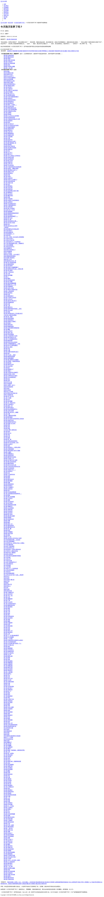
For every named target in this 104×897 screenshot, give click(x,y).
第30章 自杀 (7, 294)
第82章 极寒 (7, 704)
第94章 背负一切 (8, 723)
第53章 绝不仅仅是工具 (10, 465)
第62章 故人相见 (8, 347)
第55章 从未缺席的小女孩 (10, 335)
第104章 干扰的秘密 (9, 546)
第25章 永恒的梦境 (9, 616)
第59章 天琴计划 (8, 163)
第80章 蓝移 (7, 197)
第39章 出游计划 (8, 131)
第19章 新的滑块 (8, 606)
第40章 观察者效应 (9, 133)
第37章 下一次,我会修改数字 (11, 635)
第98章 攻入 (7, 224)
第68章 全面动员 (8, 178)
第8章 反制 (6, 740)
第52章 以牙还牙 (8, 331)
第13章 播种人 (7, 748)
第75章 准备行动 (8, 847)
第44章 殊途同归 (8, 139)
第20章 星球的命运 (9, 101)
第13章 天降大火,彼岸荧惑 (11, 90)
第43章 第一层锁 (8, 316)
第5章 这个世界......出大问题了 (12, 254)
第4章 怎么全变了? (9, 76)
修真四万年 (26, 51)
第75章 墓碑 (7, 500)
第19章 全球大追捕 (9, 410)
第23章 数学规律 (8, 417)
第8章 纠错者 (7, 390)
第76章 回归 (7, 694)
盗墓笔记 (9, 51)
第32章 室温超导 (8, 120)
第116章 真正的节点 (9, 246)
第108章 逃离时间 (8, 232)
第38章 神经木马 (8, 307)
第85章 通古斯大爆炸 (9, 516)
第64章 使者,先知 (8, 830)
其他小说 (6, 15)
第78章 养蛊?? (7, 371)
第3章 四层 (6, 732)
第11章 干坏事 (7, 398)
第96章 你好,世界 (8, 533)
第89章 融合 (7, 522)
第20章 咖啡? (7, 278)
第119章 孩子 (7, 571)
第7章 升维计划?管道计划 (10, 393)
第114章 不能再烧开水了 (10, 562)
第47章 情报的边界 (9, 651)
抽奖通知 (6, 582)
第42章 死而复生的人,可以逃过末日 (13, 313)
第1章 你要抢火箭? (9, 72)
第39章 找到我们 (8, 790)
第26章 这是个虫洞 (9, 288)
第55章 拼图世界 (8, 662)
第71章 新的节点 (8, 841)
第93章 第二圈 (7, 528)
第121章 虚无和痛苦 (9, 570)
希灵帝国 (31, 51)
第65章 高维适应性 (9, 484)
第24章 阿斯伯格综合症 (10, 108)
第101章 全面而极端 (9, 541)
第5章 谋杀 (6, 388)
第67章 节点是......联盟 (10, 355)
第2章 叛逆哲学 (8, 731)
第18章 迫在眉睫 (8, 275)
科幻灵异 (6, 13)
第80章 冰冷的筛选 (9, 508)
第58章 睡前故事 (8, 340)
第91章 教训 (7, 718)
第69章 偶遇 (7, 837)
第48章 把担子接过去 (9, 146)
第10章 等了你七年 (9, 396)
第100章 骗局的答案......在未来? (12, 539)
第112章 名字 (7, 559)
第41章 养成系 (7, 793)
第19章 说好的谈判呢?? (10, 100)
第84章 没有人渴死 (9, 707)
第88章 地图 (7, 520)
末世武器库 (51, 51)
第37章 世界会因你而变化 (10, 441)
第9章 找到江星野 (8, 82)
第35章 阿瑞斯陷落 (9, 302)
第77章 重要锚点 (8, 192)
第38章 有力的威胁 (9, 637)
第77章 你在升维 (8, 366)
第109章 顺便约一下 (9, 233)
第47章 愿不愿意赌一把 (10, 143)
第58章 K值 (7, 473)
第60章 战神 (7, 476)
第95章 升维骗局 (8, 531)
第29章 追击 (7, 426)
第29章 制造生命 (8, 774)
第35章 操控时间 (8, 632)
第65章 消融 (7, 831)
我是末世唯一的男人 (12, 882)
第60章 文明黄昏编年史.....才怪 (12, 343)
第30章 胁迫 (7, 428)
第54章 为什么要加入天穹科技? (12, 155)
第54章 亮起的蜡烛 (9, 334)
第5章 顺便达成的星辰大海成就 (12, 735)
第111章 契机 (7, 557)
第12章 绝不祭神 (8, 265)
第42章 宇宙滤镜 (8, 136)
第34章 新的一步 (8, 630)
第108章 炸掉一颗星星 (10, 552)
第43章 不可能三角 (9, 645)
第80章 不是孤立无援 (9, 855)
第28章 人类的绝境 (9, 291)
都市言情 (6, 9)
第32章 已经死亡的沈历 (10, 297)
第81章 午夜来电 (8, 198)
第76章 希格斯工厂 (9, 369)
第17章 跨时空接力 (9, 407)
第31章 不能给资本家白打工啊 (12, 119)
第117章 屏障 (7, 567)
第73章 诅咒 (7, 184)
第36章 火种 (7, 633)
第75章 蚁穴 (7, 367)
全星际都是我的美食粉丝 (61, 882)
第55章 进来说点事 (9, 157)
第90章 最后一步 (8, 524)
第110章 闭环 (7, 235)
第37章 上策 (7, 305)
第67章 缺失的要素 (9, 834)
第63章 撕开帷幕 (8, 480)
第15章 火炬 (7, 751)
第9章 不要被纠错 (8, 394)
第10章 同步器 (7, 743)
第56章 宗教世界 (8, 664)
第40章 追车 (7, 445)
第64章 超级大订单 (9, 171)
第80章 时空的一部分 (9, 374)
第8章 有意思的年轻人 (10, 84)
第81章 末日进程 (8, 702)
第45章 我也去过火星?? (10, 141)
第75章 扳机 (7, 692)
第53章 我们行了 (8, 154)
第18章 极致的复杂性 (9, 605)
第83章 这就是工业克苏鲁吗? (11, 200)
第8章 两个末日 (8, 259)
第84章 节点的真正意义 (10, 203)
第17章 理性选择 (8, 755)
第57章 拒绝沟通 (8, 818)
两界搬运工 (45, 51)
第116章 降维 (7, 565)
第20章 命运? (7, 759)
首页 (5, 4)
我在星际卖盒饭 (40, 882)
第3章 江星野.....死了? (9, 385)
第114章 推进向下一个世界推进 (12, 241)
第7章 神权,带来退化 (9, 257)
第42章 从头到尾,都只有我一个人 (12, 643)
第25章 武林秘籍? (8, 286)
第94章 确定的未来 (9, 57)
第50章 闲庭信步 (8, 149)
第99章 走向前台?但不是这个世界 (13, 538)
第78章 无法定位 (8, 194)
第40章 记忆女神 (8, 310)
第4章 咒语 (6, 581)
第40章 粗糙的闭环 (9, 791)
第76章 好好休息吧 (9, 849)
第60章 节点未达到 (9, 165)
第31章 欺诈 (7, 431)
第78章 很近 (7, 697)
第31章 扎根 (7, 777)
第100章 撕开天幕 (8, 728)
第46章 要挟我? (8, 144)
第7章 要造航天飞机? (9, 80)
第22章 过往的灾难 (9, 106)
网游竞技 (6, 12)
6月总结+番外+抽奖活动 (10, 429)
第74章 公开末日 (8, 498)
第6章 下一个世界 (8, 737)
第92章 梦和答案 (8, 720)
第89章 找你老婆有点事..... (11, 221)
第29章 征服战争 (8, 622)
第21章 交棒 (7, 414)
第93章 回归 (7, 721)
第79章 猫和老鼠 (8, 853)
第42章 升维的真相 (9, 449)
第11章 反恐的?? (8, 87)
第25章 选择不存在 (9, 420)
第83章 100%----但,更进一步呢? (12, 860)
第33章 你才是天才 (9, 123)
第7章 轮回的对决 (8, 739)
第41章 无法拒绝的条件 (10, 641)
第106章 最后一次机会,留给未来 (12, 549)
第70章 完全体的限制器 (10, 492)
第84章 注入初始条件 (9, 861)
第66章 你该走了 (8, 833)
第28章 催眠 (7, 621)
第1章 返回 (6, 729)
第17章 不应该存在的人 (10, 603)
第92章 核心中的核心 (9, 208)
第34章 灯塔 (7, 436)
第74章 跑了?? (7, 691)
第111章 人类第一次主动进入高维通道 (14, 237)
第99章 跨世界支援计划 (10, 726)
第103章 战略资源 (8, 544)
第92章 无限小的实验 (9, 60)
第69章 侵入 (7, 490)
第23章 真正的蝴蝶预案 (10, 283)
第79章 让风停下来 (9, 699)
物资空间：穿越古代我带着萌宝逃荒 (12, 883)
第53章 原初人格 (8, 332)
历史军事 (6, 10)
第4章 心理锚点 (8, 253)
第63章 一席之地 (8, 828)
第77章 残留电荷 (8, 696)
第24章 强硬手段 (8, 766)
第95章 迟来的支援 (12, 39)
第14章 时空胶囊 (8, 92)
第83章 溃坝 (7, 705)
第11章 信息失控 (8, 594)
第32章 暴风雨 (7, 779)
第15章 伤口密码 (8, 270)
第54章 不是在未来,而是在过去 (12, 466)
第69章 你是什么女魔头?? (10, 179)
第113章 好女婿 (8, 560)
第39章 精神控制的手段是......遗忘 (13, 308)
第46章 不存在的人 (9, 649)
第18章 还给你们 (8, 98)
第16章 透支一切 (8, 406)
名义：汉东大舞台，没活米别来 (27, 882)
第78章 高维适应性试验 (10, 504)
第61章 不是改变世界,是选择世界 (12, 166)
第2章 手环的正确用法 (10, 77)
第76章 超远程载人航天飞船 (11, 190)
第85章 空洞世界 (8, 708)
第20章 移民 (7, 608)
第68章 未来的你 (8, 488)
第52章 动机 (7, 659)
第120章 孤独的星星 (9, 573)
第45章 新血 (7, 799)
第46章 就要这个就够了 (10, 321)
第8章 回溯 (6, 589)
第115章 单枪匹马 (8, 563)
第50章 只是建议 (8, 807)
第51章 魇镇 (7, 329)
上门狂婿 (92, 882)
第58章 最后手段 (8, 667)
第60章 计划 (7, 823)
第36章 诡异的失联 (9, 128)
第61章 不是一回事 (9, 825)
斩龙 (77, 51)
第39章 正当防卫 (8, 444)
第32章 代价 (7, 627)
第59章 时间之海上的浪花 (10, 342)
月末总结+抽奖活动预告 (10, 315)
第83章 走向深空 (8, 512)
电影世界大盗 (58, 51)
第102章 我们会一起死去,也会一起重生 (14, 543)
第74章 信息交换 (8, 187)
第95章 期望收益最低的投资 (11, 213)
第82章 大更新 (7, 858)
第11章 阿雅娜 (7, 745)
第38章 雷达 (7, 788)
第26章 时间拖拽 (8, 769)
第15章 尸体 (7, 600)
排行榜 (5, 17)
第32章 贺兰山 (7, 433)
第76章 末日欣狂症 (9, 501)
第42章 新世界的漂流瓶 (10, 794)
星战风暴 (14, 51)
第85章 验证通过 (8, 863)
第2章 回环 (6, 578)
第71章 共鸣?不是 (8, 182)
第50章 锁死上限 (8, 656)
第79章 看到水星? (8, 195)
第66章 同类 (7, 174)
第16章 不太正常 (8, 602)
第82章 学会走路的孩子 (10, 377)
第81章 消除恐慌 (8, 509)
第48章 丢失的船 (8, 804)
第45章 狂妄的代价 (9, 455)
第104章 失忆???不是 (9, 210)
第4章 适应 (6, 734)
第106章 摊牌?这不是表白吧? (11, 229)
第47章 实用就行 (8, 802)
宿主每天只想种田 (50, 882)
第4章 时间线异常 (8, 386)
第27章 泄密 (7, 619)
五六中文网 (4, 1)
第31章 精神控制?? (9, 296)
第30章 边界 (7, 624)
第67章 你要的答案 (9, 681)
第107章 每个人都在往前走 (11, 551)
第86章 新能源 (7, 517)
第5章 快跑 (6, 71)
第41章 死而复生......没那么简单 (12, 447)
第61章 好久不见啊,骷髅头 (11, 345)
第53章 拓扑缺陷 (8, 661)
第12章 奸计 (7, 399)
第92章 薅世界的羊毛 (9, 527)
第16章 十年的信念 (9, 272)
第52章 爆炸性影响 (9, 463)
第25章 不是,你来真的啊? (10, 109)
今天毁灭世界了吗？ (19, 22)
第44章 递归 (7, 646)
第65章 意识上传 (8, 678)
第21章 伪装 (7, 610)
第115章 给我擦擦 (8, 245)
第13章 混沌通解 (8, 401)
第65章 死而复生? (8, 173)
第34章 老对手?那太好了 (10, 300)
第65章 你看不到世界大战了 (11, 351)
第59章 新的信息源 (9, 822)
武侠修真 (6, 7)
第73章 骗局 (7, 844)
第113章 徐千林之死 (9, 240)
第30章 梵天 (7, 775)
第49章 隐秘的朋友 (9, 326)
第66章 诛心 (7, 353)
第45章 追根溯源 (8, 648)
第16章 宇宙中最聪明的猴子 (11, 96)
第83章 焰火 (7, 378)
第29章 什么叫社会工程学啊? (11, 115)
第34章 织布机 (7, 782)
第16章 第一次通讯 (9, 753)
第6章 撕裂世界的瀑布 (10, 256)
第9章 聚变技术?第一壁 (10, 261)
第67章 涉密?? (7, 176)
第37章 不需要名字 (9, 786)
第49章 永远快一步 (9, 458)
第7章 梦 (6, 587)
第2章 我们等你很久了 (10, 249)
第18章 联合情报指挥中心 (10, 409)
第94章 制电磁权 (8, 211)
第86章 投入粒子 (8, 865)
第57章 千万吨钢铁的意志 (10, 339)
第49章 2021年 (7, 654)
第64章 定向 (7, 677)
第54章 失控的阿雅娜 (9, 814)
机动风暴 (20, 51)
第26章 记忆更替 (8, 618)
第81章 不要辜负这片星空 (10, 375)
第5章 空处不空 (8, 584)
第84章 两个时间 (8, 514)
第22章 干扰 (7, 611)
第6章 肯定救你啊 (8, 79)
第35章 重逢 (7, 437)
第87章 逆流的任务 (9, 519)
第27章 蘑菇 (7, 771)
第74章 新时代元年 (9, 364)
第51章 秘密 (7, 657)
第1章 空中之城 (8, 382)
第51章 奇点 (7, 151)
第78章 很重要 (7, 850)
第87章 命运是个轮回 (9, 222)
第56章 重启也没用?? (9, 817)
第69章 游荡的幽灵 (9, 358)
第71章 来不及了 (8, 688)
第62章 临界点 (7, 673)
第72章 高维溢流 (8, 689)
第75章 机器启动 (8, 189)
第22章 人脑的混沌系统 (10, 415)
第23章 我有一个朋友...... (10, 104)
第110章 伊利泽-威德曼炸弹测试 (12, 555)
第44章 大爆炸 (7, 452)
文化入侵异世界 (73, 882)
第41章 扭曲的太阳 (9, 135)
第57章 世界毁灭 (8, 471)
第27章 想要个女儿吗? (9, 423)
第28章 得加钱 (7, 114)
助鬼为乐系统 (38, 51)
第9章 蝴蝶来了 (8, 742)
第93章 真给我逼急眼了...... (11, 216)
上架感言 (6, 227)
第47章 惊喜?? (7, 323)
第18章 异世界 (7, 756)
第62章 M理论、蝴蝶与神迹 (11, 168)
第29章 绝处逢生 (8, 292)
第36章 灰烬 (7, 304)
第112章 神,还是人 (8, 238)
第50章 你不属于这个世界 (10, 460)
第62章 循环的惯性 (9, 826)
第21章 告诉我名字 (9, 103)
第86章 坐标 (7, 710)
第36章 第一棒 (7, 439)
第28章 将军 (7, 425)
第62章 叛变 (7, 477)
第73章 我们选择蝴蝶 (9, 496)
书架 (5, 18)
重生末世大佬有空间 (41, 883)
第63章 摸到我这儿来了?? (10, 170)
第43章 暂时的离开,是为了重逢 (12, 450)
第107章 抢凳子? (8, 230)
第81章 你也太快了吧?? (10, 857)
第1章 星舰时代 (8, 248)
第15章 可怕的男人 (9, 404)
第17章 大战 (7, 273)
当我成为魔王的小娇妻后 (28, 883)
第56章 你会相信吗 (9, 159)
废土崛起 (64, 51)
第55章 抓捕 (7, 815)
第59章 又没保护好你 (9, 474)
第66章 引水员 (7, 680)
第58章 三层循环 (8, 820)
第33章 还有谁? (8, 780)
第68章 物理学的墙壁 (9, 356)
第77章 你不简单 (8, 503)
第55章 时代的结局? (9, 468)
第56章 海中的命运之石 (10, 337)
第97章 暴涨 (7, 535)
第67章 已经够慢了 (9, 487)
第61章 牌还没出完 (9, 479)
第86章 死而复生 (8, 214)
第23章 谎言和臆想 (9, 764)
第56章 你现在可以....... (10, 469)
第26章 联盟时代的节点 (10, 422)
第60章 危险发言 (8, 670)
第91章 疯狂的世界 (9, 525)
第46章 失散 (7, 801)
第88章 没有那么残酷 (9, 66)
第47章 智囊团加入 (9, 453)
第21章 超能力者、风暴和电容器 (12, 761)
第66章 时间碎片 (8, 485)
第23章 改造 (7, 613)
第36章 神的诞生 (8, 785)
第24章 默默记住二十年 (10, 284)
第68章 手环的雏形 (9, 836)
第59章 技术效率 (8, 669)
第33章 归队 (7, 434)
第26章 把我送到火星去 (10, 111)
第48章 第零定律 (8, 324)
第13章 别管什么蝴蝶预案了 (11, 267)
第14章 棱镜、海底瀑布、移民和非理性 (14, 750)
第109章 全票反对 (8, 554)
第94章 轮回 (7, 530)
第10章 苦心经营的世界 (10, 262)
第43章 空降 (7, 138)
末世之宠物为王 (72, 51)
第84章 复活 (7, 380)
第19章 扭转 (7, 758)
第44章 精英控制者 (9, 318)
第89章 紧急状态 (8, 715)
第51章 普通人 (7, 809)
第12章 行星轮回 (8, 88)
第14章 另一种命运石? (9, 402)
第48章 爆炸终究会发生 (10, 457)
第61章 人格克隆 (8, 672)
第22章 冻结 (7, 763)
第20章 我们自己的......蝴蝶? (11, 412)
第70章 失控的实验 (9, 686)
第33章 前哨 (7, 629)
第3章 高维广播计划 (9, 579)
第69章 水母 (7, 684)
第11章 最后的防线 (9, 264)
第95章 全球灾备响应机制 (10, 724)
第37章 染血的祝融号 (9, 127)
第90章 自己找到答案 (9, 63)
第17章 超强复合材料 (9, 95)
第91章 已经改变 (8, 61)
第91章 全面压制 (8, 206)
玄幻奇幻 (6, 5)
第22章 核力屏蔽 (8, 281)
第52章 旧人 (7, 810)
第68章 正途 (7, 683)
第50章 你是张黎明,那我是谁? (11, 327)
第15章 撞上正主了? (9, 93)
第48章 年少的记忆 (9, 653)
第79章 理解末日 (8, 506)
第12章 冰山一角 (8, 595)
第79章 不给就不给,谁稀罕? (11, 372)
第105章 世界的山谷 (9, 547)
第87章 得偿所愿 (8, 712)
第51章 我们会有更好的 (10, 461)
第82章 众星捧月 (8, 202)
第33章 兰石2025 (8, 299)
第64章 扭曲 (7, 482)
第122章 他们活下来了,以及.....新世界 (13, 575)
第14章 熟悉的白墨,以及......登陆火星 (13, 269)
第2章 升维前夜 (8, 383)
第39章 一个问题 (8, 638)
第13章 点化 (7, 597)
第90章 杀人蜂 (7, 219)
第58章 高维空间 (8, 162)
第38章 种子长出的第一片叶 (11, 442)
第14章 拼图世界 (8, 598)
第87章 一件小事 (8, 68)
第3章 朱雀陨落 (8, 251)
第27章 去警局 (7, 112)
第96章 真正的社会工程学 (10, 225)
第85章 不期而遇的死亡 (10, 205)
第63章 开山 (7, 675)
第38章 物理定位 (8, 130)
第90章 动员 (7, 716)
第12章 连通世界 (8, 747)
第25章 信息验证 (8, 767)
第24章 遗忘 (7, 614)
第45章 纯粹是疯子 (9, 320)
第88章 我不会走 (8, 218)
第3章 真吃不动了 (8, 74)
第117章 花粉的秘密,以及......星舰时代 (14, 243)
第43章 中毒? (7, 796)
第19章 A (6, 276)
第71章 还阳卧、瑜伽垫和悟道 (12, 361)
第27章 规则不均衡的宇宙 (10, 289)
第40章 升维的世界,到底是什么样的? (13, 640)
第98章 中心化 (7, 536)
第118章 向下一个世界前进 (11, 568)
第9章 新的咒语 (8, 590)
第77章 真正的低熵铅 (9, 852)
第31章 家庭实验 (8, 626)
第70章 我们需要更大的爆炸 (11, 359)
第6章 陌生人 (7, 586)
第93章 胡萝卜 (7, 58)
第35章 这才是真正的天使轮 (11, 125)
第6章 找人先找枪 (8, 391)
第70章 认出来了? (8, 839)
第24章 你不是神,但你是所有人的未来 (14, 418)
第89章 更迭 (7, 64)
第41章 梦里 (7, 312)
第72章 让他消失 (8, 842)
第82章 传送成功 (8, 511)
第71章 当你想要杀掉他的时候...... (13, 493)
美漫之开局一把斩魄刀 (83, 882)
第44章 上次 (7, 798)
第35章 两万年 (7, 783)
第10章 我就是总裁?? (9, 85)
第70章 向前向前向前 (9, 181)
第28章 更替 (7, 772)
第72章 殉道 (7, 495)
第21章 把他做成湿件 (9, 280)
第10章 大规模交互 (9, 592)
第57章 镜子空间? (8, 160)
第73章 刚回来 (7, 363)
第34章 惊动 (7, 122)
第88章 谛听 (7, 713)
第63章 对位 (7, 348)
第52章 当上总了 (8, 152)
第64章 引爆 (7, 350)
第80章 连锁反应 (8, 700)
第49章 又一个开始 (9, 806)
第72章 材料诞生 (8, 186)
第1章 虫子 (6, 576)
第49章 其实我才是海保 (10, 147)
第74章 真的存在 (8, 845)
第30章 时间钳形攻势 (9, 117)
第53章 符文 (7, 812)
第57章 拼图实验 (8, 665)
